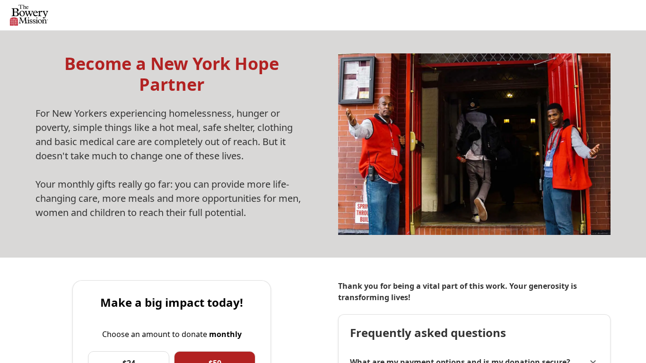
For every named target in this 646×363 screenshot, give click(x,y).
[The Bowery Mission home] (29, 15)
